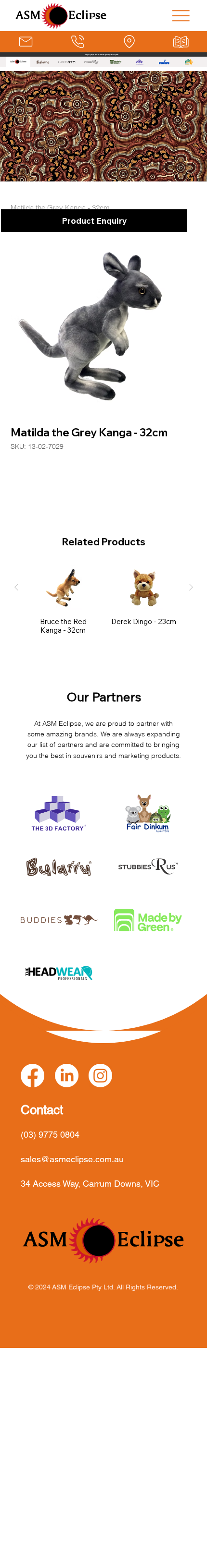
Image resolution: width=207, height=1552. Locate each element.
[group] (104, 600)
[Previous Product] (16, 587)
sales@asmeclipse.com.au (72, 1159)
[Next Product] (191, 587)
